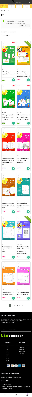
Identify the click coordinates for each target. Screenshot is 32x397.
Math (22, 355)
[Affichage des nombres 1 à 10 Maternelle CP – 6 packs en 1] (8, 99)
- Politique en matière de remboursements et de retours (15, 386)
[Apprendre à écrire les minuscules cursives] (23, 276)
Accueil (3, 10)
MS (7, 349)
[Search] (29, 2)
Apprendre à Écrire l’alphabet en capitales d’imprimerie (23, 206)
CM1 (7, 359)
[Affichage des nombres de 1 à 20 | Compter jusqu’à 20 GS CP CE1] (23, 99)
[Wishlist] (5, 395)
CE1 (17, 155)
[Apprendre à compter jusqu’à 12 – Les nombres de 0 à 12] (23, 142)
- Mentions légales (6, 384)
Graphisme (22, 351)
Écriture (22, 353)
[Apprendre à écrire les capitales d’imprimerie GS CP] (8, 230)
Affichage (21, 349)
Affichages (4, 112)
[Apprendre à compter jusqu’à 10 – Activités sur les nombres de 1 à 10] (8, 142)
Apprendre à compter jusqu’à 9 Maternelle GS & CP (8, 206)
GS (7, 351)
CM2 (7, 361)
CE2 (7, 357)
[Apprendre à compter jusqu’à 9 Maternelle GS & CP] (8, 187)
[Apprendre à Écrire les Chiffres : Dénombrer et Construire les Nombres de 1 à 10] (23, 230)
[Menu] (2, 2)
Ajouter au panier (13, 79)
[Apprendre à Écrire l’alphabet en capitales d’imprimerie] (23, 187)
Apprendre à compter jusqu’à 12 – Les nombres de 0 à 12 (23, 160)
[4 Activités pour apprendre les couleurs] (8, 55)
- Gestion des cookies (7, 388)
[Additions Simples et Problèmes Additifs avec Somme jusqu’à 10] (23, 55)
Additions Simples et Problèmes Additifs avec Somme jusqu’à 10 (23, 74)
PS (7, 347)
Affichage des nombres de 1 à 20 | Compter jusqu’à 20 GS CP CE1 (23, 117)
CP (2, 69)
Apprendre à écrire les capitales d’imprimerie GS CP (8, 249)
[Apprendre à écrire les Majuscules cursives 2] (8, 276)
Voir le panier (24, 25)
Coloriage (19, 244)
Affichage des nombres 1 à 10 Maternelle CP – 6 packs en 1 (8, 117)
